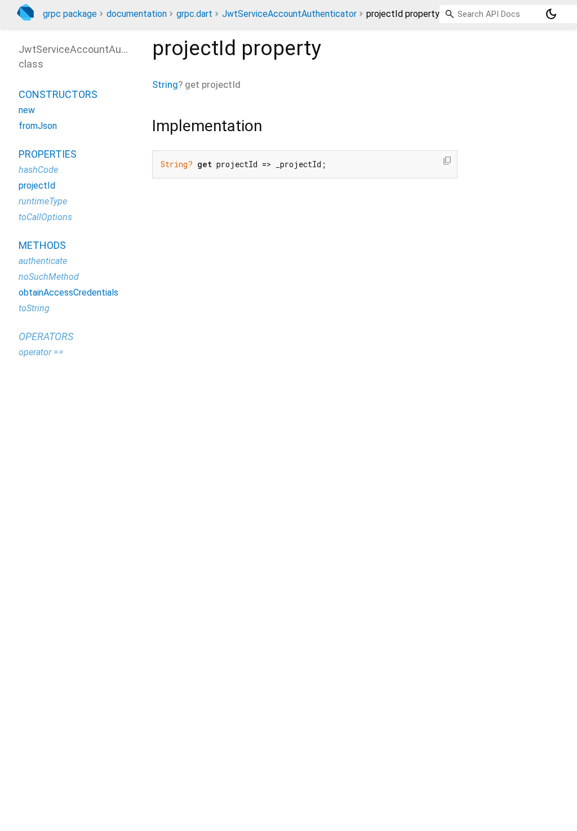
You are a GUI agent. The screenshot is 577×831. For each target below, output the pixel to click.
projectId (37, 185)
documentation (136, 13)
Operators (46, 336)
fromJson (38, 125)
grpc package (70, 13)
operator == (41, 352)
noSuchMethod (49, 276)
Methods (42, 245)
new (27, 110)
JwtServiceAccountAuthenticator (289, 13)
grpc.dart (194, 13)
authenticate (43, 261)
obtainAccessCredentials (68, 292)
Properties (48, 154)
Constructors (58, 94)
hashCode (38, 169)
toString (34, 308)
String (165, 84)
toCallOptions (45, 217)
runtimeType (43, 201)
